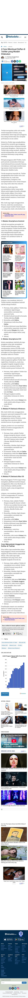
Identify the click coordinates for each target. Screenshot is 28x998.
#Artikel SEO (5, 645)
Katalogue (24, 959)
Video (23, 954)
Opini (16, 959)
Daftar (24, 982)
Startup (16, 949)
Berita (5, 46)
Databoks (3, 973)
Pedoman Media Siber (7, 993)
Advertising (16, 991)
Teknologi (17, 952)
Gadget (16, 951)
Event (2, 974)
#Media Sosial (12, 645)
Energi (26, 42)
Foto (23, 960)
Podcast (23, 962)
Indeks (2, 967)
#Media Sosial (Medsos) (14, 648)
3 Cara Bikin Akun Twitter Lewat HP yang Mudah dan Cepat (15, 215)
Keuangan (10, 946)
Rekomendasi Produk (7, 242)
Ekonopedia (24, 943)
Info (2, 965)
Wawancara (17, 960)
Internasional (21, 42)
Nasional (10, 42)
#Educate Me (22, 642)
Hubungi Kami (14, 994)
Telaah (16, 957)
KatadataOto (4, 975)
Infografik (10, 957)
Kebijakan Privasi (17, 993)
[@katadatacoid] (18, 988)
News (23, 956)
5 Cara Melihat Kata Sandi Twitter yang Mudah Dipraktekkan (14, 619)
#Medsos (4, 648)
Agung (6, 639)
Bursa (9, 948)
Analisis (9, 959)
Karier (21, 991)
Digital (16, 943)
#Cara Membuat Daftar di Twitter (9, 642)
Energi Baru (3, 957)
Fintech (16, 948)
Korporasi (10, 949)
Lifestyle (10, 46)
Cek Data (10, 960)
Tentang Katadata (9, 991)
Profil (23, 948)
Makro (9, 945)
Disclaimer (24, 993)
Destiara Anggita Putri (13, 57)
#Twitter (20, 645)
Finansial (10, 943)
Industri (15, 42)
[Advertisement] (14, 913)
